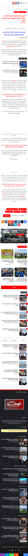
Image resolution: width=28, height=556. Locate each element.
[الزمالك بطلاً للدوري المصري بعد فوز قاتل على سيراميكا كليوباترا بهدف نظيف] (23, 500)
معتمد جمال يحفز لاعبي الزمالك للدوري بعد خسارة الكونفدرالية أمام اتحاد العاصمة (21, 280)
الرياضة (23, 212)
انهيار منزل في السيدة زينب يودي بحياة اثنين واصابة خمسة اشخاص (10, 474)
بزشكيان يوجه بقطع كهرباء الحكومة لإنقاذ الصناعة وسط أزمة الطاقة (10, 329)
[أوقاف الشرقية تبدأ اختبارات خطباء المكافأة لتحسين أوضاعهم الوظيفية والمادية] (23, 323)
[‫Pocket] (18, 224)
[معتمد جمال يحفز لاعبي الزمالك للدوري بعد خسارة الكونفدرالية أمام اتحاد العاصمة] (21, 272)
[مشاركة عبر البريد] (12, 224)
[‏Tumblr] (15, 221)
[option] (14, 235)
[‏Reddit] (9, 221)
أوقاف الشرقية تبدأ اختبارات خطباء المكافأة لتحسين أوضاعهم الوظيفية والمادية (10, 321)
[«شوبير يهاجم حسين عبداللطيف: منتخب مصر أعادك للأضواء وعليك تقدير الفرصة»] (23, 73)
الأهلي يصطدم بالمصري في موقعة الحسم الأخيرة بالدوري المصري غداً (7, 261)
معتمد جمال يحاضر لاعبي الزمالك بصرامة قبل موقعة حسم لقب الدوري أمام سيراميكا (22, 262)
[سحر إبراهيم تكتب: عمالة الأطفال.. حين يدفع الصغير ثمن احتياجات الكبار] (23, 442)
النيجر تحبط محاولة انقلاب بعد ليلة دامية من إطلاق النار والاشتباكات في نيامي (9, 448)
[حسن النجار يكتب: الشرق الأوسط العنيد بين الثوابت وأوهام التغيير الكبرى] (23, 521)
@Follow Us (23, 427)
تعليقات (5, 340)
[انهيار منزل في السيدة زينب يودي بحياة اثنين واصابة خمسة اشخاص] (23, 475)
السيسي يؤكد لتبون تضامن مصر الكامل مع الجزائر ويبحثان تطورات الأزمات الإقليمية (10, 527)
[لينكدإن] (18, 221)
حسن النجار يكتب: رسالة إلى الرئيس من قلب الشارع (10, 304)
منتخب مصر (8, 212)
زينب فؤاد (16, 212)
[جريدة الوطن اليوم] (16, 3)
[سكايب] (15, 224)
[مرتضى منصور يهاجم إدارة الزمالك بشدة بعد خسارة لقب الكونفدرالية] (7, 272)
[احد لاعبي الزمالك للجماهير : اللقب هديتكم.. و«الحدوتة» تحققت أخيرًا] (23, 492)
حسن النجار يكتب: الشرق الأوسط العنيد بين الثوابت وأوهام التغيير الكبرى (10, 519)
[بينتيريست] (12, 221)
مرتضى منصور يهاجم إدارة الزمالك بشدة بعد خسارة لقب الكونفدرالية (7, 280)
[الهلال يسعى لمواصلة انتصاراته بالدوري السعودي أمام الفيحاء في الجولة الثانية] (23, 64)
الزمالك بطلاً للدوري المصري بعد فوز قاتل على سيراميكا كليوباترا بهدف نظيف (10, 498)
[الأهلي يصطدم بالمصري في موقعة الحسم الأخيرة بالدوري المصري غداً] (7, 254)
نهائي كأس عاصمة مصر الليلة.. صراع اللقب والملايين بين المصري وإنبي (14, 239)
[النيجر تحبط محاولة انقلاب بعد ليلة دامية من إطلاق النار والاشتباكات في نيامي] (23, 450)
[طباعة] (9, 224)
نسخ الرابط (7, 215)
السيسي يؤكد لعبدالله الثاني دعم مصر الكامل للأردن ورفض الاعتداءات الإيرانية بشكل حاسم (9, 537)
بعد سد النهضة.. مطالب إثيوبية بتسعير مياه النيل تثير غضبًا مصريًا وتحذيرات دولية (9, 312)
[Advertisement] (14, 20)
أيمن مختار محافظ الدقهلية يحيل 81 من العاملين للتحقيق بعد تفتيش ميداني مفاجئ (15, 469)
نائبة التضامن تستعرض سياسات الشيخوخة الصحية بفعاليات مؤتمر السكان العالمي (10, 479)
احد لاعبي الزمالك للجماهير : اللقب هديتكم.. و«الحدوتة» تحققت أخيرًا (9, 489)
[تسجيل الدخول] (21, 3)
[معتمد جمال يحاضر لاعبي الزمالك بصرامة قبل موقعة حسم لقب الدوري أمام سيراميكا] (21, 254)
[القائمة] (26, 3)
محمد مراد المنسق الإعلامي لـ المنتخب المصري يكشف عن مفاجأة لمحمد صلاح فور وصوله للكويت (14, 95)
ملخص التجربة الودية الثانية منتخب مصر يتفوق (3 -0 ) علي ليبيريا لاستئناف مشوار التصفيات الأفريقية (14, 146)
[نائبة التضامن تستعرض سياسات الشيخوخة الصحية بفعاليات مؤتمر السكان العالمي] (23, 480)
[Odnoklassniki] (2, 221)
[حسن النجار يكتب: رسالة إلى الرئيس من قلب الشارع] (23, 307)
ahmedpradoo (4, 547)
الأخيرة (14, 340)
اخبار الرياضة (22, 209)
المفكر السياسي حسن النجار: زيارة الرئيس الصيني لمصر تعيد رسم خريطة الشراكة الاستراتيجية (10, 297)
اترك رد (14, 287)
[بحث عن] (24, 3)
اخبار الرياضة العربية (12, 209)
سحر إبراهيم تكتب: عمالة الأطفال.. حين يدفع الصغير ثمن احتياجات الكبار (9, 440)
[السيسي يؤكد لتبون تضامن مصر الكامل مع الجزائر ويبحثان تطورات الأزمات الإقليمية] (23, 530)
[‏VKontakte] (6, 221)
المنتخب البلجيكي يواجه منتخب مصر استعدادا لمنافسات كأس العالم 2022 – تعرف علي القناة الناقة (14, 185)
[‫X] (22, 221)
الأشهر (23, 340)
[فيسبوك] (25, 221)
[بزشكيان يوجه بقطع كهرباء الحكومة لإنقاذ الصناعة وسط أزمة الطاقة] (23, 332)
